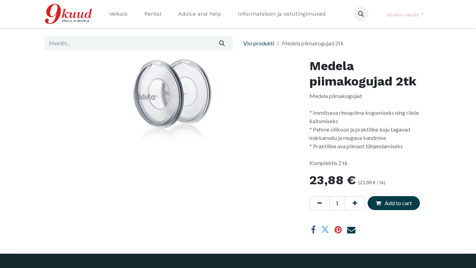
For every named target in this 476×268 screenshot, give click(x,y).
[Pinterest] (338, 229)
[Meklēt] (222, 43)
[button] (361, 14)
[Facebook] (313, 229)
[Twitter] (325, 229)
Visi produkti (258, 43)
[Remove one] (319, 203)
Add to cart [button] (398, 203)
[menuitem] (118, 14)
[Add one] (355, 203)
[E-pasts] (351, 229)
